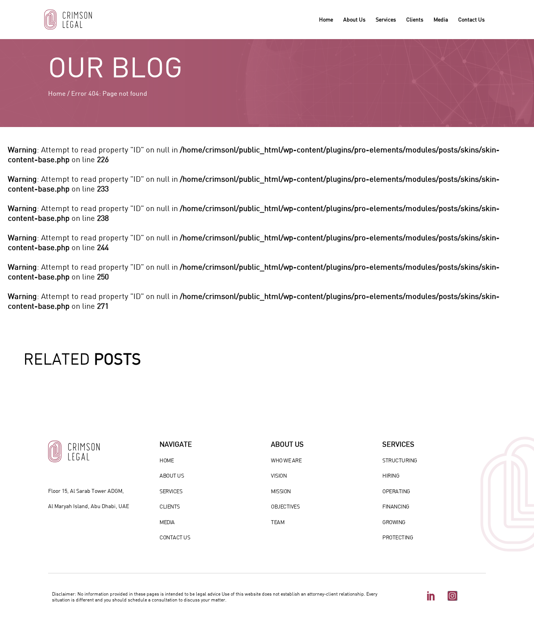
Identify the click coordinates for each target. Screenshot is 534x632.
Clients (414, 19)
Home (326, 19)
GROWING (393, 522)
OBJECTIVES (285, 506)
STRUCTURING (399, 460)
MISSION (281, 491)
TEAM (277, 522)
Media (441, 19)
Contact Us (471, 19)
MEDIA (167, 522)
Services (386, 19)
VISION (279, 475)
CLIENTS (169, 506)
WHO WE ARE (286, 460)
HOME (166, 460)
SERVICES (170, 491)
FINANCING (395, 506)
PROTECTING (397, 537)
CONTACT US (174, 537)
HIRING (390, 475)
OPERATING (396, 491)
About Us (354, 19)
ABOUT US (171, 475)
